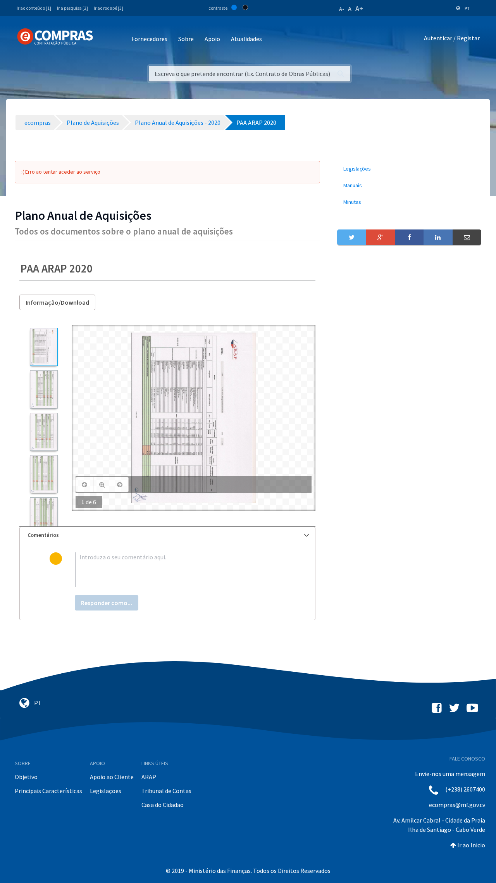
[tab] (167, 535)
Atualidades (246, 39)
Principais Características (48, 791)
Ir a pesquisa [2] (72, 8)
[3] (43, 432)
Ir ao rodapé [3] (108, 8)
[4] (43, 474)
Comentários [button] (43, 534)
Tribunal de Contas (166, 791)
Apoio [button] (212, 39)
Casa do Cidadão (162, 805)
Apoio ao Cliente (112, 777)
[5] (43, 516)
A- (341, 8)
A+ (359, 8)
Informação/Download (57, 302)
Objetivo (26, 777)
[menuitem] (409, 169)
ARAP (148, 777)
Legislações (105, 791)
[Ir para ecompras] (55, 37)
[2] (43, 389)
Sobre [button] (186, 39)
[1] (43, 347)
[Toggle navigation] (104, 39)
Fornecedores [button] (149, 39)
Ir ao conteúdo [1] (34, 8)
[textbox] (180, 569)
